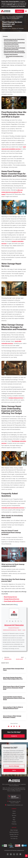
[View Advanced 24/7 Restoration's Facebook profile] (7, 621)
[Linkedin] (20, 854)
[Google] (11, 854)
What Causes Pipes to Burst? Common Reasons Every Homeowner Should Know (14, 688)
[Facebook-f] (7, 854)
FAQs (14, 817)
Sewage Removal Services (11, 599)
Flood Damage (14, 836)
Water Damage (14, 830)
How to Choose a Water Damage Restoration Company (12, 716)
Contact (14, 821)
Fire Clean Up (14, 838)
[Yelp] (14, 854)
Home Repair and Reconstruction (13, 601)
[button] (25, 11)
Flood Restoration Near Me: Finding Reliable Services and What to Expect (14, 40)
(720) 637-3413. (11, 4)
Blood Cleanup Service (10, 597)
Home (3, 16)
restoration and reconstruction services (12, 507)
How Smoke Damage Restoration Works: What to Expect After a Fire (13, 678)
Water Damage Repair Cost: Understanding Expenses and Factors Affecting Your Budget (14, 51)
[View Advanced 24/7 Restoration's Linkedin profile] (12, 621)
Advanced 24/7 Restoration (14, 625)
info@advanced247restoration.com (10, 629)
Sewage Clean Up (14, 834)
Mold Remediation (14, 832)
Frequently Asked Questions (11, 54)
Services (14, 815)
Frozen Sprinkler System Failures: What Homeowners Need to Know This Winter (14, 698)
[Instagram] (17, 854)
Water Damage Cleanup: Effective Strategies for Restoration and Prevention (14, 48)
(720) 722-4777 (14, 797)
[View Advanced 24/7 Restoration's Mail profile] (18, 621)
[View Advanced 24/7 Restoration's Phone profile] (21, 621)
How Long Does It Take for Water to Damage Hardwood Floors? (13, 707)
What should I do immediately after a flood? (14, 57)
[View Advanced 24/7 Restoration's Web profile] (15, 621)
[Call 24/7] (9, 796)
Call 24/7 (13, 796)
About (14, 813)
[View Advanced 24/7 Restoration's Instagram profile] (10, 621)
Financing (14, 824)
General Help (12, 16)
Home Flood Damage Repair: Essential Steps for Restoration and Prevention (14, 43)
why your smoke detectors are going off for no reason (12, 192)
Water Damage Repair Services (11, 46)
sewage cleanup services (16, 398)
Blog (7, 16)
